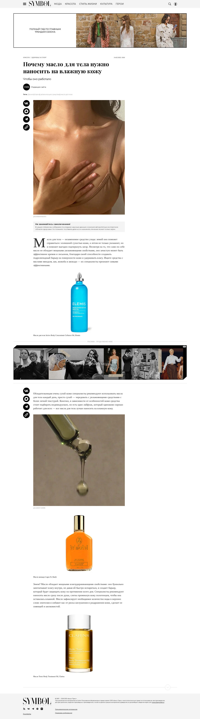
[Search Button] (169, 3)
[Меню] (24, 3)
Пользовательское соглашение (66, 709)
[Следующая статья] (100, 687)
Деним (30, 94)
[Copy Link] (26, 127)
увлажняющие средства (49, 94)
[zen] (37, 709)
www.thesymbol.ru (158, 702)
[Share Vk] (26, 103)
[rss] (24, 709)
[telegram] (33, 709)
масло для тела (66, 94)
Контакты (27, 714)
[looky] (42, 709)
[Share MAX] (26, 111)
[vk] (28, 709)
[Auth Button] (175, 3)
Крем (37, 94)
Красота (26, 57)
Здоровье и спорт (38, 57)
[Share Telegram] (26, 119)
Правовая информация (63, 713)
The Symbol (40, 4)
